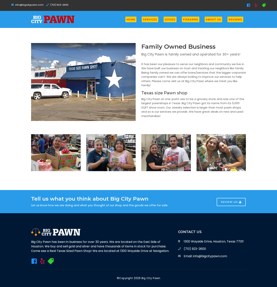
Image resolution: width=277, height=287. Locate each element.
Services (150, 19)
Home (130, 19)
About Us (213, 19)
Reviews (235, 19)
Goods (170, 19)
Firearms (190, 19)
